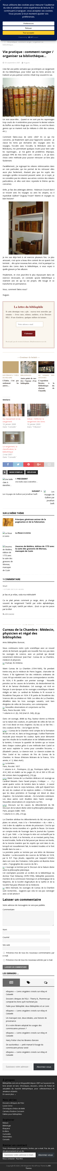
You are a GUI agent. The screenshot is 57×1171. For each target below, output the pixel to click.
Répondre (9, 614)
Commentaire (8, 909)
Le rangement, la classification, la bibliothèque (10, 449)
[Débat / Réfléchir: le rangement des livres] (38, 410)
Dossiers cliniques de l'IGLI (13, 1103)
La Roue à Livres (23, 533)
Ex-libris (6, 1131)
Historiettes (7, 1136)
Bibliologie (7, 1125)
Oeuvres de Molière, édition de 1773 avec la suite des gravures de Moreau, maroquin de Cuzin (34, 548)
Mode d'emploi (16, 472)
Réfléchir (31, 472)
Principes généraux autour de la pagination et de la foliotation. (30, 520)
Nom (5, 929)
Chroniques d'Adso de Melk (14, 1108)
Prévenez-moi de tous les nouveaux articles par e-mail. (29, 960)
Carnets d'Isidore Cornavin (13, 1111)
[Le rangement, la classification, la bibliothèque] (14, 437)
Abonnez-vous (44, 1066)
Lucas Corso (7, 1106)
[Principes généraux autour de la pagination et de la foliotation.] (8, 522)
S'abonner (28, 333)
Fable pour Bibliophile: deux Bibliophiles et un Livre (27, 1006)
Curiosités (7, 1134)
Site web (6, 945)
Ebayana (6, 1128)
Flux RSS (19, 1158)
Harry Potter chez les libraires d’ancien (22, 1040)
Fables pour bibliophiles (12, 1114)
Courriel (6, 937)
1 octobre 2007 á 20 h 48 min (13, 589)
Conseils (6, 1139)
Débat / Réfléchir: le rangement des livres (36, 420)
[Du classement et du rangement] (14, 410)
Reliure (5, 1123)
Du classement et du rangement (11, 420)
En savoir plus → (9, 1094)
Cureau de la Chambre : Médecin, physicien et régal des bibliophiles (28, 633)
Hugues (27, 62)
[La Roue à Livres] (8, 536)
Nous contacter (9, 1158)
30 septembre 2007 (12, 62)
